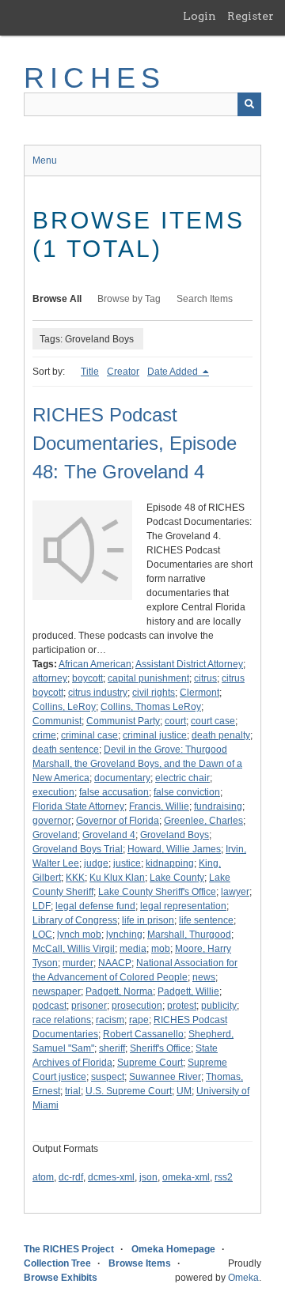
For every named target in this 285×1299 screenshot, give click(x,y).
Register (250, 15)
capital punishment (148, 678)
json (148, 1177)
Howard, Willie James (174, 849)
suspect (107, 1076)
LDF (41, 906)
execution (53, 792)
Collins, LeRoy (64, 706)
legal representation (183, 906)
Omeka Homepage (173, 1249)
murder (78, 963)
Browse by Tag (129, 298)
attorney (49, 678)
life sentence (206, 920)
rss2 (224, 1177)
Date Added (173, 371)
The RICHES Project (69, 1249)
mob (160, 948)
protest (181, 1005)
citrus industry (97, 692)
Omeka (243, 1277)
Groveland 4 (108, 834)
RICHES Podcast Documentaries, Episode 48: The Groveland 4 (134, 443)
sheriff (112, 1048)
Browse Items (139, 1263)
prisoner (89, 1005)
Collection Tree (57, 1263)
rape (139, 1019)
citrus (205, 678)
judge (96, 863)
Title (90, 371)
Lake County (177, 877)
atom (43, 1177)
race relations (61, 1019)
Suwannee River (165, 1076)
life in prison (148, 920)
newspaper (56, 991)
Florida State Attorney (78, 806)
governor (51, 820)
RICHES (94, 78)
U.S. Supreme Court (129, 1091)
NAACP (114, 963)
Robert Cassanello (143, 1034)
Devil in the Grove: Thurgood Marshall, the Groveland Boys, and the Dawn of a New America (137, 764)
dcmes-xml (111, 1177)
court (175, 721)
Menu (44, 160)
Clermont (199, 692)
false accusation (114, 792)
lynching (124, 934)
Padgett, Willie (188, 991)
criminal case (89, 735)
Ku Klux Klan (117, 877)
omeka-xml (186, 1177)
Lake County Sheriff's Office (157, 891)
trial (73, 1091)
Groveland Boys (174, 834)
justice (127, 863)
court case (213, 721)
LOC (42, 934)
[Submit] (249, 104)
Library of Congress (74, 920)
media (133, 948)
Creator (123, 371)
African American (95, 664)
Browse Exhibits (60, 1277)
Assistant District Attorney (189, 664)
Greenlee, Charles (203, 820)
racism (110, 1019)
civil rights (153, 692)
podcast (49, 1005)
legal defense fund (95, 906)
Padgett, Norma (119, 991)
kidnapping (170, 863)
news (203, 977)
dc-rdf (71, 1177)
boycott (87, 678)
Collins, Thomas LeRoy (151, 706)
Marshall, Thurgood (189, 934)
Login (199, 15)
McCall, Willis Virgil (73, 948)
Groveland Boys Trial (77, 849)
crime (44, 735)
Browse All (57, 298)
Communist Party (123, 721)
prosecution (137, 1005)
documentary (122, 778)
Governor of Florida (117, 820)
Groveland (55, 834)
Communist (57, 721)
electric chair (182, 778)
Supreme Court (150, 1062)
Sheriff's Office (160, 1048)
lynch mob (79, 934)
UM (184, 1091)
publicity (219, 1005)
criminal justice (155, 735)
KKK (75, 877)
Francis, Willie (159, 806)
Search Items (205, 298)
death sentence (65, 749)
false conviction (187, 792)
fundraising (218, 806)
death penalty (221, 735)
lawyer (235, 891)
